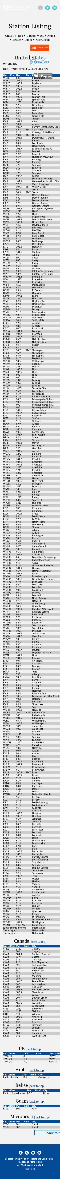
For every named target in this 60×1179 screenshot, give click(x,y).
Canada (31, 35)
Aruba (51, 35)
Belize (16, 40)
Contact (9, 1158)
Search (40, 7)
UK (42, 35)
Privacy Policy (21, 1158)
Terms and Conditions (42, 1158)
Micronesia (43, 40)
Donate (47, 7)
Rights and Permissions (30, 1161)
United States (14, 35)
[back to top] (38, 941)
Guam (28, 40)
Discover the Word (17, 8)
